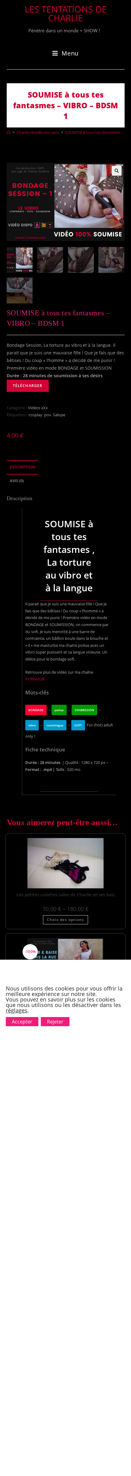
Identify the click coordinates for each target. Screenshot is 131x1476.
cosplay (35, 414)
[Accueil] (9, 132)
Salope (59, 414)
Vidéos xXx (38, 407)
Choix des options (65, 919)
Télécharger (28, 385)
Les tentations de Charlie (66, 13)
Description (22, 467)
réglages (16, 1010)
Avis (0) (17, 480)
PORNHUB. (35, 679)
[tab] (66, 467)
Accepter (22, 1021)
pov (47, 414)
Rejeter (55, 1021)
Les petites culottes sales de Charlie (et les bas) (65, 894)
